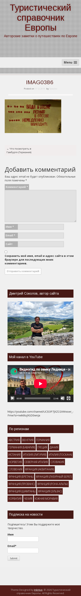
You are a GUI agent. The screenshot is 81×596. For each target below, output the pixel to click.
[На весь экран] (68, 398)
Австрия (14, 440)
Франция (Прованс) (21, 484)
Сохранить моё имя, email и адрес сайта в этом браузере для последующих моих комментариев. (39, 259)
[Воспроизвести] (12, 398)
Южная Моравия (46, 498)
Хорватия (14, 498)
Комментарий (17, 187)
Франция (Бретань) (20, 476)
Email (10, 235)
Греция (42, 447)
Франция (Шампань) (21, 491)
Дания (54, 447)
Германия (43, 440)
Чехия (28, 498)
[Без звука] (62, 398)
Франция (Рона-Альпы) (52, 484)
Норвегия (15, 462)
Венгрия (28, 440)
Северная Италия (36, 462)
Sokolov (53, 88)
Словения (15, 469)
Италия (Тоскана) (60, 454)
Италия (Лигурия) (34, 454)
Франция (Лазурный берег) (54, 476)
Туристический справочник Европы (40, 18)
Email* (12, 546)
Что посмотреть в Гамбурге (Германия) (19, 150)
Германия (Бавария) (21, 447)
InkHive (38, 589)
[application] (40, 383)
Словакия (57, 462)
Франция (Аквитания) (39, 469)
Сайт (9, 244)
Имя (10, 226)
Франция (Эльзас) (50, 491)
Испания (14, 454)
